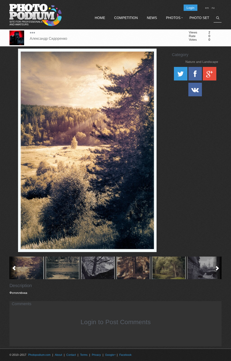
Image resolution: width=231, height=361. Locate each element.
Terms (84, 354)
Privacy (96, 354)
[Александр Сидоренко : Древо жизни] (169, 268)
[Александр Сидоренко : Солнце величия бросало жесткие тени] (204, 268)
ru (213, 7)
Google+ (110, 354)
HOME (100, 18)
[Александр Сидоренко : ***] (27, 268)
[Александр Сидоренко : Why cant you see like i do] (133, 268)
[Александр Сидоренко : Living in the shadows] (98, 268)
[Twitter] (181, 75)
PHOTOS (173, 18)
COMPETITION (126, 18)
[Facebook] (195, 75)
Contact (71, 354)
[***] (147, 60)
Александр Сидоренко (48, 38)
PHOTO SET (199, 18)
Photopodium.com (39, 354)
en (207, 7)
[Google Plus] (209, 75)
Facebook (125, 354)
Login (190, 7)
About (58, 354)
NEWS (152, 18)
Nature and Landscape (201, 62)
